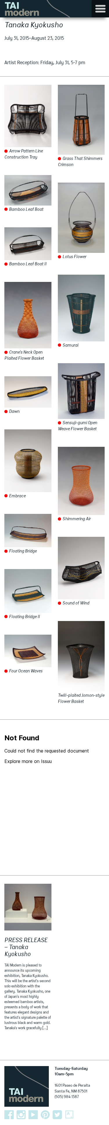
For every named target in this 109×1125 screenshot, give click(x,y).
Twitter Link (57, 1114)
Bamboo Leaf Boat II (27, 264)
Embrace (17, 496)
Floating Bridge (22, 551)
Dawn (13, 412)
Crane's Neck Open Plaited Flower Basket (24, 355)
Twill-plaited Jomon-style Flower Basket (81, 699)
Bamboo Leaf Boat (25, 210)
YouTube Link (33, 1114)
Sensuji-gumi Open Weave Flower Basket (77, 426)
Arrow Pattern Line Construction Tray (23, 154)
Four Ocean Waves (25, 671)
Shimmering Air (76, 519)
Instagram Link (21, 1114)
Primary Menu (100, 8)
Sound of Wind (75, 603)
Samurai (70, 345)
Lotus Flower (74, 257)
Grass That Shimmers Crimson (80, 162)
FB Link (9, 1114)
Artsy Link (69, 1114)
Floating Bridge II (24, 617)
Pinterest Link (45, 1114)
